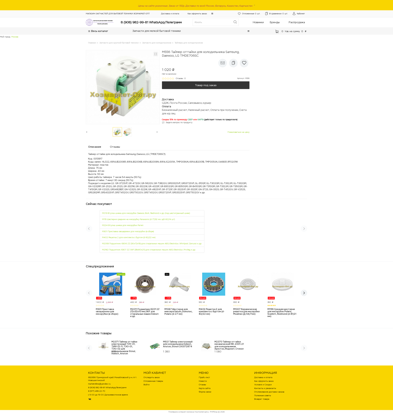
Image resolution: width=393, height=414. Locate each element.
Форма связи (205, 392)
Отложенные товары (153, 381)
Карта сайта (204, 388)
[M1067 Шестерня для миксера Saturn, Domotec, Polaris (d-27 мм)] (179, 286)
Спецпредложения (100, 266)
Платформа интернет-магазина (181, 412)
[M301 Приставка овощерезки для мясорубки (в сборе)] (111, 286)
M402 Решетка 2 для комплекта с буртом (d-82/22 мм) (128, 237)
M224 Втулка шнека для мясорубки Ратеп (122, 225)
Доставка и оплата (170, 13)
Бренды (275, 22)
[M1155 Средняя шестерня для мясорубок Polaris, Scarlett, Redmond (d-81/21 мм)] (282, 286)
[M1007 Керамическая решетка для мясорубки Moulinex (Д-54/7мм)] (248, 286)
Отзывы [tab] (115, 146)
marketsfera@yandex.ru (99, 384)
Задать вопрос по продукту (179, 122)
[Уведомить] (222, 63)
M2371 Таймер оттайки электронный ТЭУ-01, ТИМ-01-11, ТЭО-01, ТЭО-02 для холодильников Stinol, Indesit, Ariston (124, 347)
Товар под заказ (205, 85)
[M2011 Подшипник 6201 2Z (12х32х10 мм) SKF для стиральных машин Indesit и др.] (145, 286)
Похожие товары (98, 333)
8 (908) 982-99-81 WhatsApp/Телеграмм (151, 22)
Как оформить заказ (197, 13)
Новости (203, 381)
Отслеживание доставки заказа (269, 392)
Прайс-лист (204, 377)
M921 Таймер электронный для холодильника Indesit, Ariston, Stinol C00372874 (178, 344)
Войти (147, 384)
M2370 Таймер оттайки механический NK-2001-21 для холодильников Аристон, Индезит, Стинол (229, 345)
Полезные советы (262, 395)
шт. (251, 13)
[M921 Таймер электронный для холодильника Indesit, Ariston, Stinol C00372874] (154, 346)
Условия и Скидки (263, 384)
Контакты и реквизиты (265, 388)
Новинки (258, 22)
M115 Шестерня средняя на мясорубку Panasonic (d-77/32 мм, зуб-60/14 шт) (138, 219)
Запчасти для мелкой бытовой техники (156, 31)
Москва (14, 36)
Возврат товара (261, 399)
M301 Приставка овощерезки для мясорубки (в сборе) (128, 231)
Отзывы (202, 384)
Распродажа (297, 22)
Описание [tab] (94, 146)
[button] (212, 13)
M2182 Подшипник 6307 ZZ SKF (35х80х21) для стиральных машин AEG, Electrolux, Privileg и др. (149, 249)
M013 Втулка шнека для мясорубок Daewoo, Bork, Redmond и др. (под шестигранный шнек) (146, 213)
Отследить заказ (152, 377)
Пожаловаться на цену (238, 132)
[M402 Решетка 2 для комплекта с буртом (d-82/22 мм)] (214, 286)
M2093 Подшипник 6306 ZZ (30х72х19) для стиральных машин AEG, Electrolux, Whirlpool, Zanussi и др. (152, 243)
